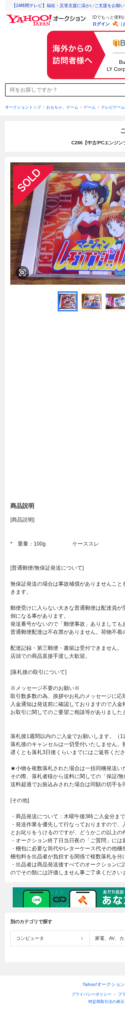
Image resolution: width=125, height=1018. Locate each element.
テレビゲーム (113, 107)
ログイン (101, 23)
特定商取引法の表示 (106, 1001)
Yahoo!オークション (103, 984)
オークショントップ (23, 107)
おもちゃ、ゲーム (62, 107)
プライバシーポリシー (91, 994)
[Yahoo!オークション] (47, 16)
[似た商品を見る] (22, 272)
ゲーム (90, 107)
